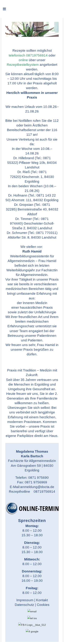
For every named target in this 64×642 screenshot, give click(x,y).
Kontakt (42, 600)
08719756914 (37, 55)
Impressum (24, 600)
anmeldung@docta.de (37, 487)
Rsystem (23, 65)
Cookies (43, 605)
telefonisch (17, 55)
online (23, 60)
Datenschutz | (26, 605)
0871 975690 (38, 477)
